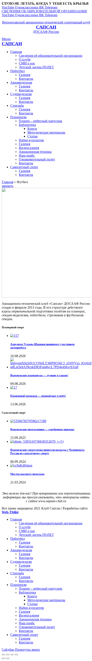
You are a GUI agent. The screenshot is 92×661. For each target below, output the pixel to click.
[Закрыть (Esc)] (3, 654)
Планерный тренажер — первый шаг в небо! (38, 395)
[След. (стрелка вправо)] (7, 658)
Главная (7, 182)
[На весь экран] (12, 654)
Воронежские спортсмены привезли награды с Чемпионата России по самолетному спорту (47, 451)
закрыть (7, 186)
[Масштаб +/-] (16, 654)
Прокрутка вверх (27, 649)
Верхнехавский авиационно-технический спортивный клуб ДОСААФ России (46, 27)
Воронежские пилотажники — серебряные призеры (42, 429)
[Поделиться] (7, 654)
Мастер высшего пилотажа (27, 474)
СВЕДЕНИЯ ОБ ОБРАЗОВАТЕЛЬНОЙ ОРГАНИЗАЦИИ (44, 11)
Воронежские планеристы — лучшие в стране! (39, 375)
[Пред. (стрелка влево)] (3, 658)
